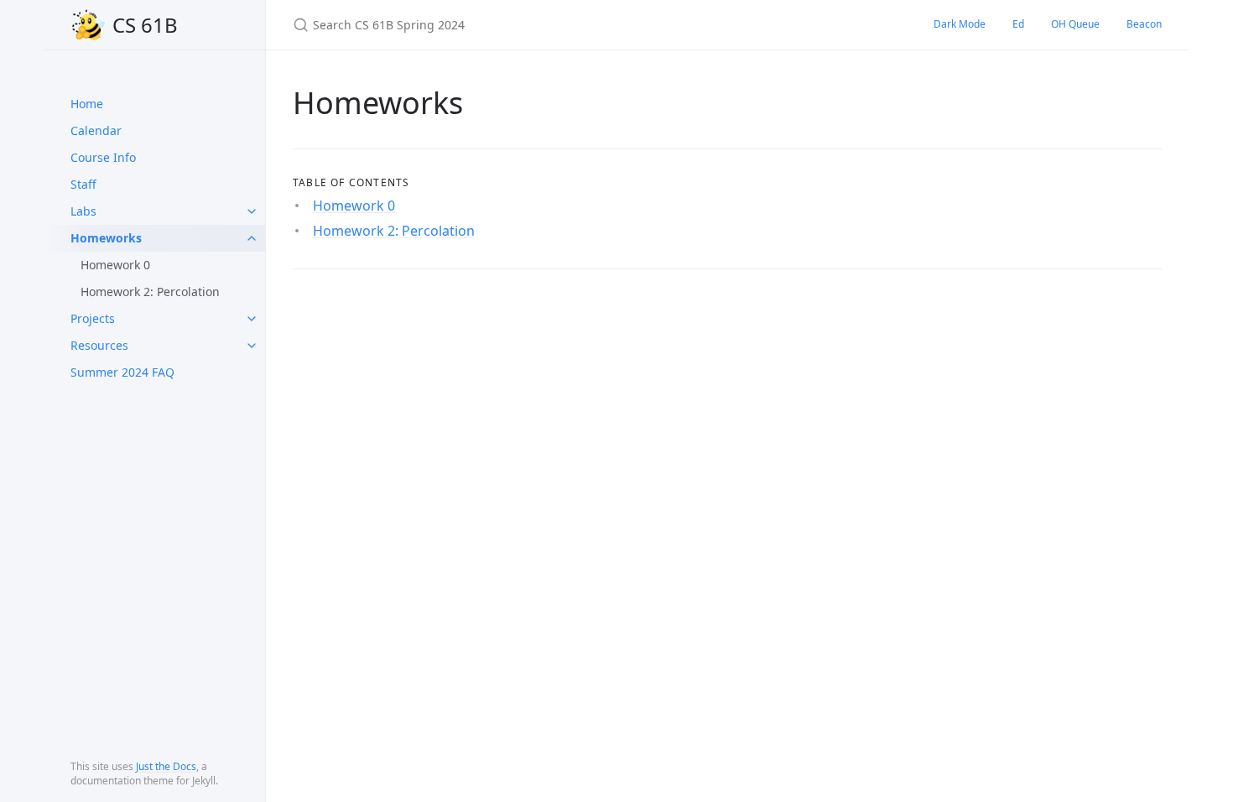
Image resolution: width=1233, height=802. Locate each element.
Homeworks (106, 238)
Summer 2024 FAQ (122, 372)
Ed (1018, 24)
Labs (83, 211)
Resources (99, 345)
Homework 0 (115, 265)
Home (86, 104)
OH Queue (1075, 24)
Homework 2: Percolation (150, 291)
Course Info (103, 157)
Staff (83, 184)
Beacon (1144, 24)
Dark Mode (960, 24)
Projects (92, 318)
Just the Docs (166, 766)
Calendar (96, 130)
